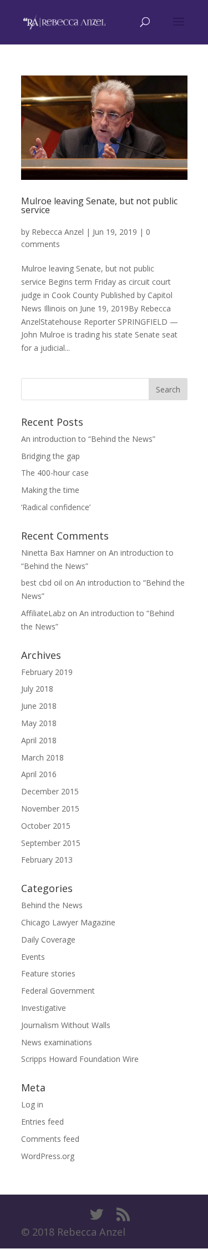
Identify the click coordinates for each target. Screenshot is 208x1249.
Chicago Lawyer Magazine (68, 922)
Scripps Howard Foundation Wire (80, 1059)
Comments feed (50, 1139)
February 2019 (47, 672)
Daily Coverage (48, 939)
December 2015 (50, 791)
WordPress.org (47, 1156)
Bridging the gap (50, 456)
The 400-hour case (55, 472)
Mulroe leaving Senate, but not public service (99, 205)
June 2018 (39, 706)
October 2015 (45, 825)
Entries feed (42, 1121)
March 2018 (42, 757)
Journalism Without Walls (65, 1025)
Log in (32, 1104)
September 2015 (50, 843)
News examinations (56, 1042)
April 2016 (39, 774)
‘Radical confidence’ (55, 507)
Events (33, 956)
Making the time (50, 490)
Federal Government (58, 990)
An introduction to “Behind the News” (88, 439)
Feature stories (48, 973)
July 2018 (37, 688)
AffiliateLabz (43, 613)
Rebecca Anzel (58, 231)
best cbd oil (41, 582)
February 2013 (47, 859)
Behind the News (52, 905)
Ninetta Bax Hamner (58, 552)
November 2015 (50, 808)
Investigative (43, 1008)
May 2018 (39, 723)
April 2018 (39, 740)
